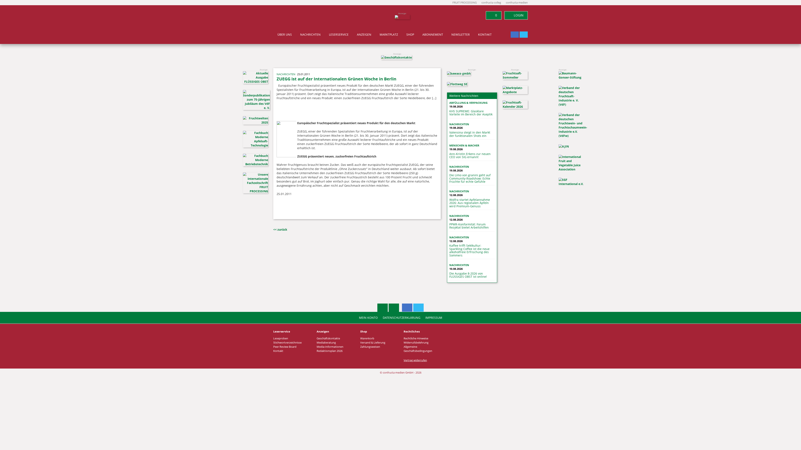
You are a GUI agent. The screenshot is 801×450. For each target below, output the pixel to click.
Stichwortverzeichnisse (287, 342)
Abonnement (432, 34)
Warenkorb (367, 338)
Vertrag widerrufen (415, 360)
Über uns (284, 34)
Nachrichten (310, 34)
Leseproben (280, 338)
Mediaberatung (326, 342)
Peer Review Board (284, 347)
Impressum (433, 318)
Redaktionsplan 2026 (330, 351)
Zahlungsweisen (370, 347)
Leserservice (339, 34)
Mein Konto (368, 318)
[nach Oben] (382, 308)
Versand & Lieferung (372, 342)
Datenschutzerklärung (401, 318)
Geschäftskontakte (328, 338)
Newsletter (460, 34)
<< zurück (280, 229)
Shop (410, 34)
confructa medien (517, 2)
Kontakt (485, 34)
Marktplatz (389, 34)
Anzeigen (364, 34)
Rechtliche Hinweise (416, 338)
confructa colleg (491, 2)
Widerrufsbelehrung (416, 342)
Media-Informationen (330, 347)
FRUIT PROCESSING (464, 2)
